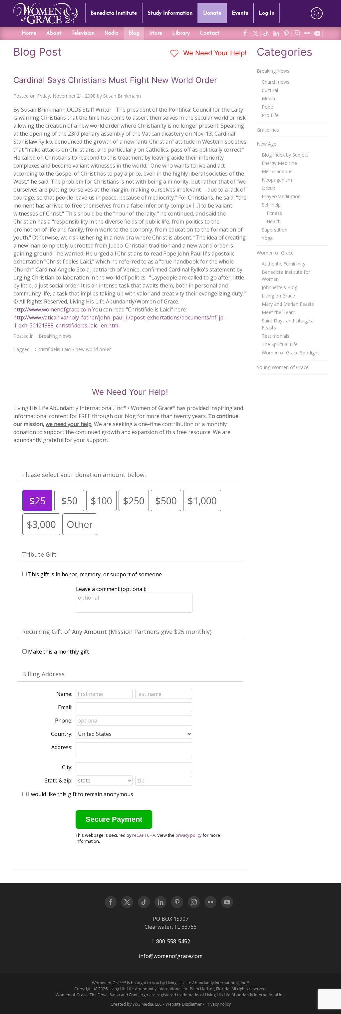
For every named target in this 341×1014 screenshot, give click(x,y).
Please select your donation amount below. (84, 475)
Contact (209, 33)
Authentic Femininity (283, 263)
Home (29, 33)
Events (240, 13)
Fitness (274, 213)
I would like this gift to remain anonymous (80, 794)
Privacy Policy (218, 1004)
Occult (268, 188)
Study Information (170, 13)
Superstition (274, 230)
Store (155, 33)
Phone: (63, 720)
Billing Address (43, 674)
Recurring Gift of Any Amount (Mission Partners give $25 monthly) (116, 632)
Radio (112, 33)
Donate (212, 13)
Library (181, 33)
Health (274, 221)
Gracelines (268, 130)
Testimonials (275, 336)
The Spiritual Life (280, 344)
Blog (134, 33)
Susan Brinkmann (122, 96)
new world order (93, 349)
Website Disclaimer (184, 1004)
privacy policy (188, 835)
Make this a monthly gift (58, 651)
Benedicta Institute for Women (286, 275)
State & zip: (58, 780)
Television (83, 33)
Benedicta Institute (114, 13)
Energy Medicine (279, 163)
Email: (65, 707)
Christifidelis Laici (53, 349)
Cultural (270, 90)
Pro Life (270, 115)
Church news (275, 82)
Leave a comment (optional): (111, 589)
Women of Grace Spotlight (290, 352)
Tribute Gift (39, 554)
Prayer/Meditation (281, 196)
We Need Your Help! (214, 53)
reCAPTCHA (143, 835)
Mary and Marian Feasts (288, 304)
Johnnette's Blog (279, 287)
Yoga (267, 238)
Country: (61, 734)
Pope (267, 107)
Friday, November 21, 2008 (66, 96)
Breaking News (55, 336)
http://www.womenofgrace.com (52, 309)
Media (268, 98)
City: (67, 767)
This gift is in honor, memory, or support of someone (95, 574)
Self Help (271, 205)
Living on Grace (278, 295)
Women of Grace (275, 253)
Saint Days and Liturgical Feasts (288, 324)
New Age (266, 144)
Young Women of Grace (283, 367)
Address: (61, 747)
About (54, 33)
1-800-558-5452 (170, 941)
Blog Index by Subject (285, 155)
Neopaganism (277, 180)
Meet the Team (278, 312)
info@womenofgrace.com (170, 956)
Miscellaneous (277, 171)
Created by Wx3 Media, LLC (136, 1004)
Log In (266, 13)
